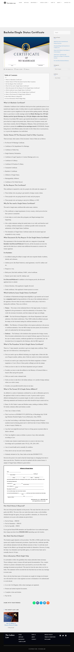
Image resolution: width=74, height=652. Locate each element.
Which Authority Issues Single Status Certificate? (18, 90)
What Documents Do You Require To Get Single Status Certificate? (23, 88)
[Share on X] (41, 602)
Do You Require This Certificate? (14, 84)
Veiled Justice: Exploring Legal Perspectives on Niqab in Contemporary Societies (61, 56)
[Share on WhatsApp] (34, 602)
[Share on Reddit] (48, 602)
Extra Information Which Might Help (15, 98)
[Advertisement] (37, 16)
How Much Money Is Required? (14, 96)
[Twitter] (63, 635)
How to (27, 69)
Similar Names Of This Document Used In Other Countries (20, 81)
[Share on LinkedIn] (44, 602)
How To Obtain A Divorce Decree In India (11, 624)
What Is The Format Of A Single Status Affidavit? (18, 94)
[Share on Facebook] (37, 602)
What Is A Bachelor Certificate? (14, 79)
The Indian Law (9, 69)
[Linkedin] (65, 635)
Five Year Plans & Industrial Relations (61, 60)
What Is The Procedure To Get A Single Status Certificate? (20, 92)
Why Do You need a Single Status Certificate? (17, 86)
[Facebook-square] (60, 635)
